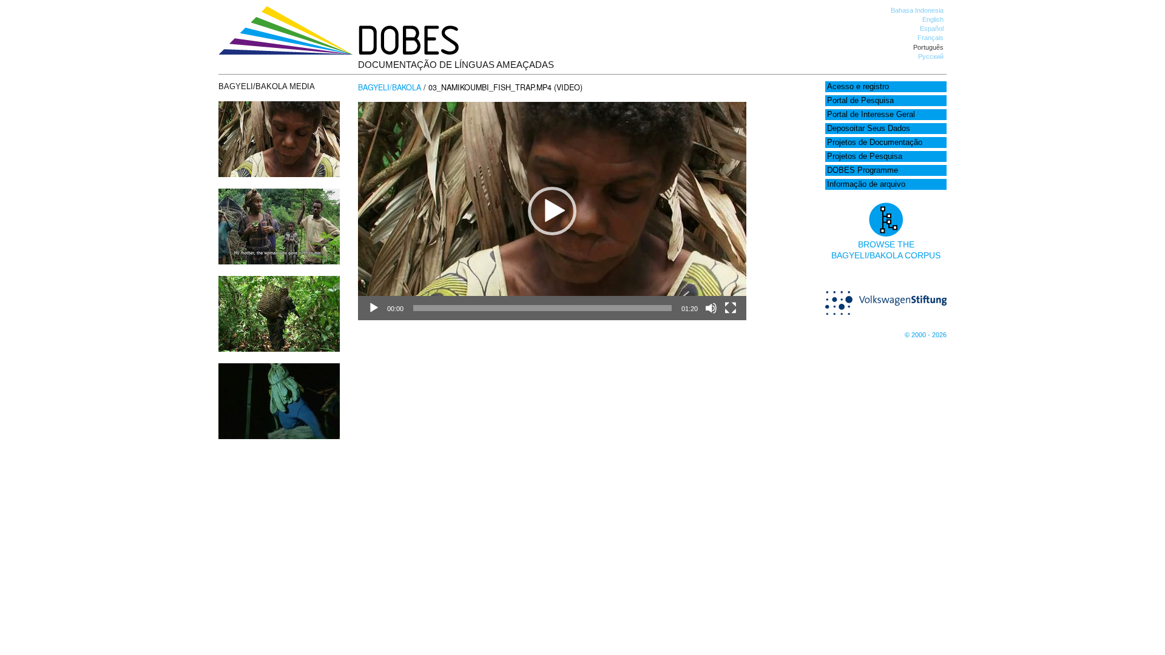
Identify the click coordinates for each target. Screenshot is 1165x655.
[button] (552, 211)
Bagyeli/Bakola (389, 87)
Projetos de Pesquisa (864, 156)
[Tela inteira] (730, 308)
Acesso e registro (858, 86)
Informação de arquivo (866, 184)
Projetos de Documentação (874, 142)
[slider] (542, 308)
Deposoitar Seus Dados (868, 128)
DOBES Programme (862, 170)
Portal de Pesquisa (860, 100)
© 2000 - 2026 (926, 334)
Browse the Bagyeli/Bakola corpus (885, 250)
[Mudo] (711, 308)
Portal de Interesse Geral (871, 114)
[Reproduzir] (374, 308)
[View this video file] (279, 174)
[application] (552, 211)
